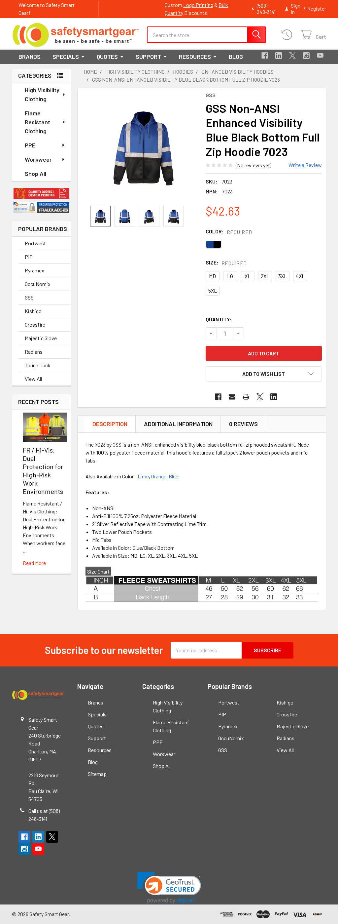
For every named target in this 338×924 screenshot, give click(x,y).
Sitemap (97, 774)
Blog (236, 56)
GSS (29, 297)
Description (109, 423)
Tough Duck (38, 365)
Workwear (38, 159)
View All (33, 379)
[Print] (246, 397)
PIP (29, 257)
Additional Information (178, 423)
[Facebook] (265, 55)
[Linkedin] (279, 55)
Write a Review (305, 165)
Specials (65, 56)
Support (148, 56)
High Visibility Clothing (42, 94)
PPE (30, 145)
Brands (29, 56)
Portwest (35, 243)
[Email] (232, 397)
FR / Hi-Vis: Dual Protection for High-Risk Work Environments (43, 470)
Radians (34, 351)
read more (34, 563)
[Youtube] (320, 55)
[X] (292, 55)
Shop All (35, 173)
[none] (143, 147)
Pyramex (34, 270)
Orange (158, 476)
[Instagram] (306, 55)
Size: (226, 262)
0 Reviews (243, 423)
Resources (195, 56)
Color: (229, 231)
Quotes (107, 56)
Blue (173, 476)
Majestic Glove (41, 338)
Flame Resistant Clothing (37, 122)
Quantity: (219, 319)
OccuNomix (38, 284)
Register (316, 9)
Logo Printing (198, 5)
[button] (42, 193)
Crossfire (35, 324)
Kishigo (33, 311)
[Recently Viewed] (288, 35)
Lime (143, 476)
